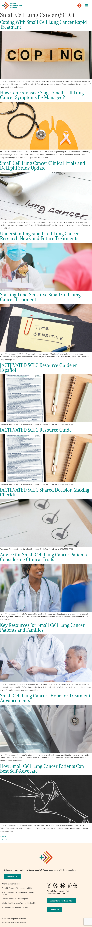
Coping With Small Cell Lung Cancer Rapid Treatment (43, 24)
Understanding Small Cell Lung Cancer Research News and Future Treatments (39, 236)
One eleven (23, 922)
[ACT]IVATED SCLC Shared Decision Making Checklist (44, 492)
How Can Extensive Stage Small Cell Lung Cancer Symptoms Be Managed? (42, 95)
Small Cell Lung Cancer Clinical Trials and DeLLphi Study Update (42, 165)
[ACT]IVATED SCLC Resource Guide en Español (39, 367)
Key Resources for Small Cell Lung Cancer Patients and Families (42, 627)
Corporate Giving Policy (56, 893)
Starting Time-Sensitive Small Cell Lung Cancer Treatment (40, 297)
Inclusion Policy (64, 891)
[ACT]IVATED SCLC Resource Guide (36, 430)
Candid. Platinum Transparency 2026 (17, 888)
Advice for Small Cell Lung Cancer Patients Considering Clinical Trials (43, 557)
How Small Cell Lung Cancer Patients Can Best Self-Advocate (42, 768)
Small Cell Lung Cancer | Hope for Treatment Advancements (45, 698)
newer (4, 839)
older (3, 836)
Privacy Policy (52, 891)
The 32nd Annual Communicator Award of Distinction (19, 893)
